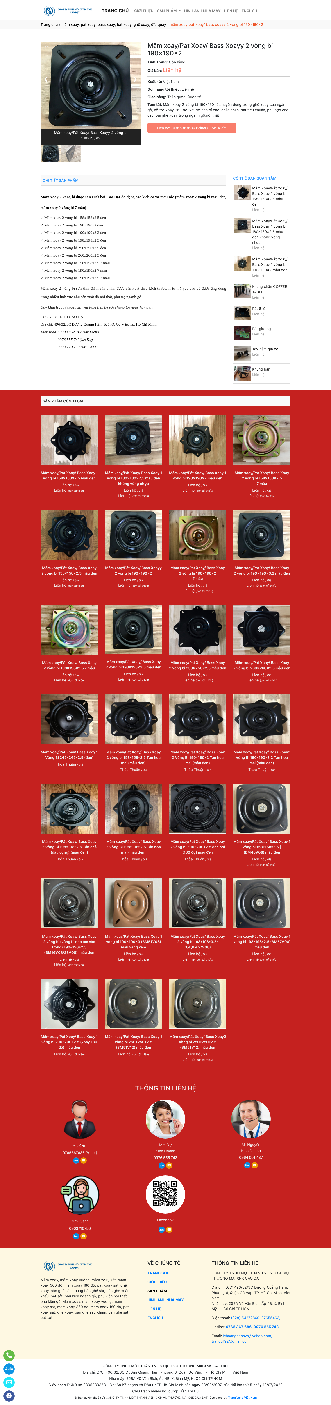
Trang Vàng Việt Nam (242, 1397)
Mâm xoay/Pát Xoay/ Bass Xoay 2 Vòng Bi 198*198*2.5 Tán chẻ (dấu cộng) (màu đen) (69, 847)
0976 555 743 (165, 1157)
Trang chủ (49, 24)
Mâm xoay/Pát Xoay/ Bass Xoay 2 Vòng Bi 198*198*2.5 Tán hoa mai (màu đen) (133, 847)
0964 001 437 (251, 1157)
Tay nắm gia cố (265, 349)
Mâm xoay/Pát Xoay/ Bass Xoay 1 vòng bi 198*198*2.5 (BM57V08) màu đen (261, 941)
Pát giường (261, 328)
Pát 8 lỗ (258, 308)
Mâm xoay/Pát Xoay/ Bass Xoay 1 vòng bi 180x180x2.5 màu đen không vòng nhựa (270, 232)
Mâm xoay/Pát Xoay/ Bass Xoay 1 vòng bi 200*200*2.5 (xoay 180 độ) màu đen (69, 1042)
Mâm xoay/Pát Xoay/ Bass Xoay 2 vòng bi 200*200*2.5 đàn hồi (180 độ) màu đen (197, 847)
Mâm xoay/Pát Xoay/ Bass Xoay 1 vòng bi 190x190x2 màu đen (270, 264)
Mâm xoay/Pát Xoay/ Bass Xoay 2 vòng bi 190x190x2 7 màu (197, 573)
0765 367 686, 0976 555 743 (252, 1327)
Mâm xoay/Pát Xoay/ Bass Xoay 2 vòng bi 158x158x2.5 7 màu (262, 478)
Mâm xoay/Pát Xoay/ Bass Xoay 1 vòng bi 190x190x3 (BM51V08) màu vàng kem (133, 941)
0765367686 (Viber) (190, 128)
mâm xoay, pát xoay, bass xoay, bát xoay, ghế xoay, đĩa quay (113, 24)
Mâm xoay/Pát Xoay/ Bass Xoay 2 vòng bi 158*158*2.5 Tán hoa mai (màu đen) (133, 757)
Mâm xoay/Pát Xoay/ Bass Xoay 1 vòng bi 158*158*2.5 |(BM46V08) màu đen (261, 847)
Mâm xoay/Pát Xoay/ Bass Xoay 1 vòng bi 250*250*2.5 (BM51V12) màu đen (133, 1042)
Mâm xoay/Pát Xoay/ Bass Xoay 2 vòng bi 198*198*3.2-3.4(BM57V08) (197, 941)
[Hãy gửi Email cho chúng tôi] (6, 1383)
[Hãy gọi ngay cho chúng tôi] (6, 1356)
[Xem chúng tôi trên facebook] (6, 1396)
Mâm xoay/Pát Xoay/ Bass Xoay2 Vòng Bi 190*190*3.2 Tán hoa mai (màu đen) (262, 757)
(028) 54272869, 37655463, (255, 1318)
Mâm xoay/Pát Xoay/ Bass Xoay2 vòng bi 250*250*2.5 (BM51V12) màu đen (197, 1042)
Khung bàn (261, 369)
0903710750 (80, 1228)
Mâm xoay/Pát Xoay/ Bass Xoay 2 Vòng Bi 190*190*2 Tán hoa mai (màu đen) (197, 757)
